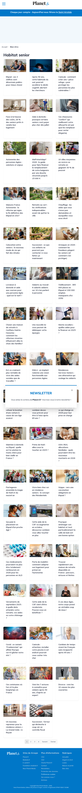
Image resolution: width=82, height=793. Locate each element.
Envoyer (41, 412)
